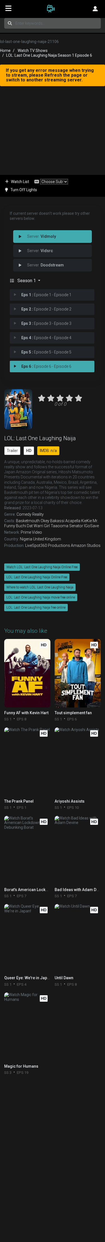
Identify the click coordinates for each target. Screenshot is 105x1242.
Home (5, 50)
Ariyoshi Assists (70, 801)
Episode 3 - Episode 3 (46, 323)
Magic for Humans (21, 1066)
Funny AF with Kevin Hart (26, 713)
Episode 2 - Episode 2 (46, 309)
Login (95, 8)
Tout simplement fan (73, 713)
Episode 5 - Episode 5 (46, 352)
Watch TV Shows (33, 50)
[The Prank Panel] (27, 761)
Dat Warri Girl (38, 526)
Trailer (12, 450)
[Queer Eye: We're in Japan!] (27, 938)
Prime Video (31, 532)
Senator (76, 526)
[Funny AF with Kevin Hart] (27, 673)
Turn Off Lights (23, 190)
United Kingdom (47, 539)
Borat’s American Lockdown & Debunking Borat (47, 889)
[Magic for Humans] (27, 1026)
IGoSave (91, 526)
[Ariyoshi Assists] (78, 761)
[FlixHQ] (52, 8)
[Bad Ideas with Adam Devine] (78, 850)
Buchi (21, 526)
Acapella (72, 521)
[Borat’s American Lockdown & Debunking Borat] (27, 850)
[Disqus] (52, 1151)
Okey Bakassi (52, 521)
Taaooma (59, 526)
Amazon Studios (86, 545)
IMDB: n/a (48, 450)
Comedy (24, 514)
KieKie (86, 521)
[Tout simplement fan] (78, 673)
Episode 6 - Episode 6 (46, 366)
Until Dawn (64, 978)
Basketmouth (28, 521)
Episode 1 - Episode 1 (46, 295)
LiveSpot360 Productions (47, 545)
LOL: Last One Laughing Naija (40, 438)
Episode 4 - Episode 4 (46, 337)
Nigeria (26, 539)
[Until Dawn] (78, 938)
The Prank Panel (19, 801)
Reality (38, 514)
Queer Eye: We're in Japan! (28, 978)
